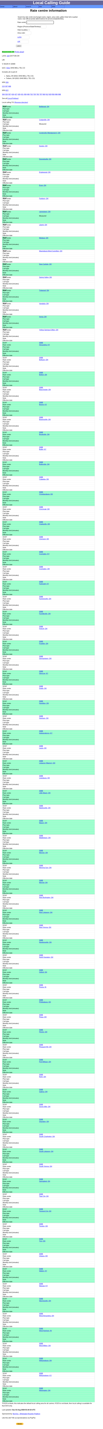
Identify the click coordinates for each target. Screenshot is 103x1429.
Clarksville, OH (44, 524)
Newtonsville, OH (45, 942)
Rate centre (22, 22)
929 (50, 94)
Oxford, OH (43, 972)
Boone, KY (43, 404)
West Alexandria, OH (46, 1316)
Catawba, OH (44, 479)
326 (7, 82)
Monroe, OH (43, 853)
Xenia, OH (43, 317)
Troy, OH (42, 1241)
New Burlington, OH (46, 897)
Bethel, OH (43, 375)
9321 (8, 68)
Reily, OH (42, 1077)
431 (22, 94)
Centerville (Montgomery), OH (49, 133)
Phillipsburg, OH (45, 1002)
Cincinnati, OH (44, 509)
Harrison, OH (43, 718)
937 (7, 90)
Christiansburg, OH (46, 494)
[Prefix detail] (19, 52)
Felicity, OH (43, 628)
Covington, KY (44, 554)
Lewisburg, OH (44, 778)
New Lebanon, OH (45, 912)
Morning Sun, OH (45, 867)
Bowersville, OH (45, 419)
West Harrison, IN (45, 1331)
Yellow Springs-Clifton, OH (48, 330)
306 (3, 94)
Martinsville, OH (44, 808)
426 (12, 94)
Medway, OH (43, 238)
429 (19, 94)
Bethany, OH (43, 360)
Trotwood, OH (44, 290)
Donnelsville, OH (45, 159)
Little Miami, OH (44, 793)
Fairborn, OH (43, 198)
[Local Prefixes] (12, 98)
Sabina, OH (43, 1092)
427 (15, 94)
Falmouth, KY (44, 584)
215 (3, 86)
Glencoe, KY (43, 673)
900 (44, 94)
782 (37, 94)
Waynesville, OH (45, 1301)
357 (9, 94)
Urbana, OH (43, 1256)
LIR (19, 41)
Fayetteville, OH (45, 614)
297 (6, 86)
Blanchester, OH (45, 389)
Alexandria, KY (44, 345)
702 (31, 94)
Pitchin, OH (43, 1032)
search (28, 6)
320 (6, 94)
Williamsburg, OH (45, 1360)
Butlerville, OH (44, 464)
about (15, 6)
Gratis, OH (43, 688)
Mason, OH (43, 823)
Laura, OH (42, 748)
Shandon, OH (44, 1121)
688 (9, 86)
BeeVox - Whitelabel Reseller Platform (26, 1414)
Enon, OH (42, 185)
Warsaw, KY (43, 1286)
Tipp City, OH (44, 1196)
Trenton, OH (43, 1226)
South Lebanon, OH (46, 1151)
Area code (21, 33)
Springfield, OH (44, 1181)
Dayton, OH (43, 146)
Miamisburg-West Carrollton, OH (50, 251)
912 (47, 94)
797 (40, 94)
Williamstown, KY (45, 1375)
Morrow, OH (43, 882)
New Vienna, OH (45, 927)
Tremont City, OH (45, 1211)
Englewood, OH (44, 172)
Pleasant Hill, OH (45, 1047)
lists (40, 6)
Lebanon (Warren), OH (47, 763)
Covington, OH (44, 569)
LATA (19, 37)
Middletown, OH (45, 838)
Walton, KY (43, 1271)
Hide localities (23, 30)
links (53, 6)
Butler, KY (42, 449)
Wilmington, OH (44, 1390)
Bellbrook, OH (44, 106)
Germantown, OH (45, 658)
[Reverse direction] (21, 102)
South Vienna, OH (45, 1166)
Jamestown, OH (44, 212)
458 (25, 94)
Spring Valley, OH (45, 277)
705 (34, 94)
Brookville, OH (44, 434)
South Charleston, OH (47, 1136)
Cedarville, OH (44, 120)
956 (53, 94)
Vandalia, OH (44, 303)
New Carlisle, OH (45, 264)
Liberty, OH (43, 225)
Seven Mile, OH (44, 1106)
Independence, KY (45, 733)
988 (59, 94)
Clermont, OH (44, 539)
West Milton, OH (45, 1345)
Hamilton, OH (44, 703)
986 (56, 94)
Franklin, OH (43, 643)
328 (8, 56)
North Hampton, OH (46, 957)
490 (28, 94)
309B (41, 343)
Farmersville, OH (45, 599)
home (2, 6)
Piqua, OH (43, 1017)
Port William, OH (45, 1062)
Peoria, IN (42, 987)
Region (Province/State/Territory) (29, 26)
